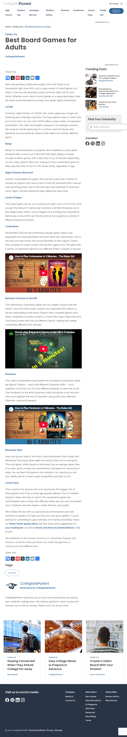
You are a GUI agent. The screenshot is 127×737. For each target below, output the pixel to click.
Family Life (103, 12)
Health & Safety (50, 12)
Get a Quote (90, 697)
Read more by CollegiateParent (37, 588)
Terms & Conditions (36, 730)
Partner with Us (112, 697)
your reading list (14, 527)
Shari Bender (12, 674)
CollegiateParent (15, 56)
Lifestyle (12, 573)
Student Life (21, 12)
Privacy (50, 730)
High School (8, 12)
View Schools (111, 701)
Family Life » (18, 27)
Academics (78, 10)
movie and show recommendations (54, 527)
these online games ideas (23, 523)
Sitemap (58, 730)
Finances (65, 10)
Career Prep (91, 12)
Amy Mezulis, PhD (106, 96)
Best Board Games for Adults (38, 27)
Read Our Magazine (116, 11)
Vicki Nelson (104, 107)
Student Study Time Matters (107, 103)
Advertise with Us (93, 701)
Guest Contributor (97, 674)
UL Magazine (91, 704)
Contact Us (70, 701)
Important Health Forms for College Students (109, 77)
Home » (8, 27)
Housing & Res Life (34, 12)
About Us (69, 697)
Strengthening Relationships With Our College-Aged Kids (108, 91)
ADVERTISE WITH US (102, 22)
